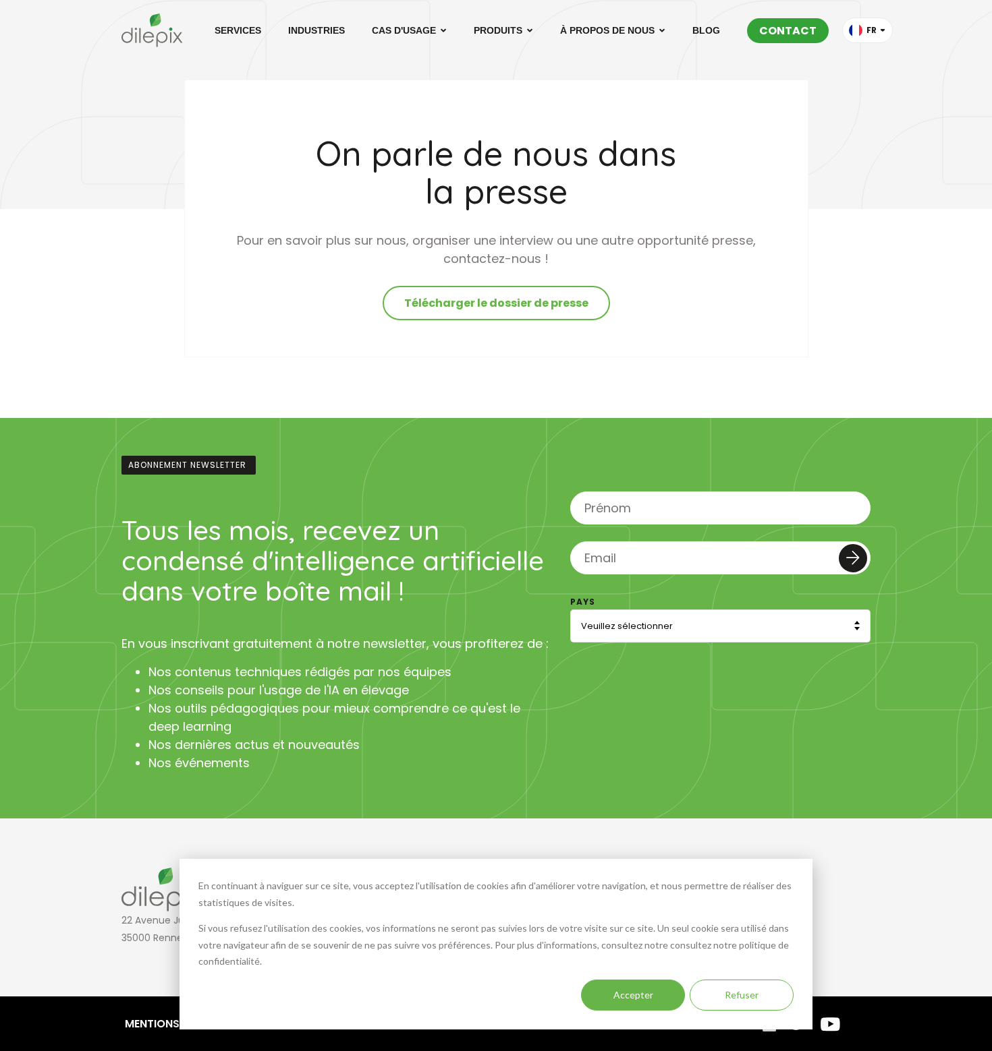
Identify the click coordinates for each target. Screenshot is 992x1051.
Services (238, 30)
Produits (498, 30)
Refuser (742, 994)
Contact (788, 30)
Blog (706, 30)
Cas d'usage (404, 30)
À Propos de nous (607, 30)
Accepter (633, 994)
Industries (316, 30)
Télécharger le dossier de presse (496, 303)
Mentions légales (176, 1023)
